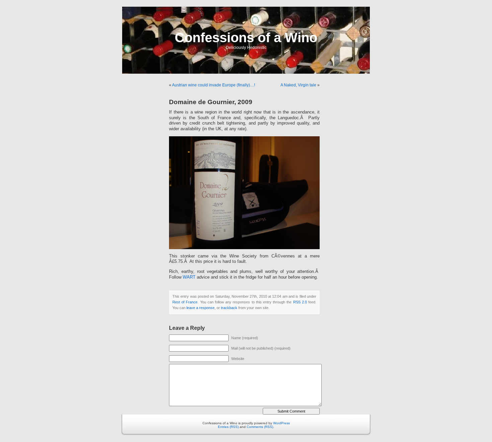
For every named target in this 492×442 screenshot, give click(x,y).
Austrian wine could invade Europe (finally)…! (213, 85)
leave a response (200, 308)
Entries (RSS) (228, 427)
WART (189, 277)
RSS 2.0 (300, 302)
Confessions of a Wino (246, 37)
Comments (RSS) (260, 427)
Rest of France (184, 302)
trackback (229, 308)
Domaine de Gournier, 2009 (210, 101)
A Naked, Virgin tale (298, 85)
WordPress (281, 423)
